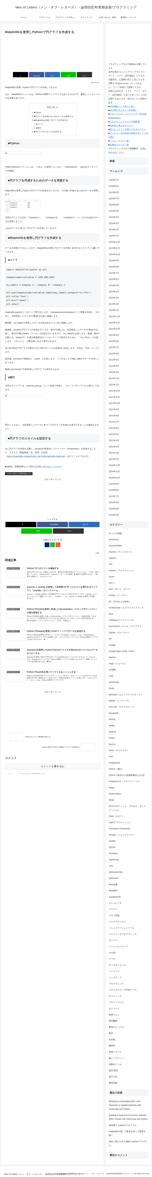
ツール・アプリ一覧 (119, 141)
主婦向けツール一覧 (119, 145)
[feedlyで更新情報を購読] (52, 544)
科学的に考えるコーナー (121, 125)
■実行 (38, 128)
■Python (37, 112)
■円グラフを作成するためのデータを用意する (53, 116)
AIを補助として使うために (122, 106)
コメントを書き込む (52, 766)
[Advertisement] (52, 52)
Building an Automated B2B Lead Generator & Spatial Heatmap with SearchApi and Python (125, 1105)
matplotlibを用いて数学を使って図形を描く (127, 1133)
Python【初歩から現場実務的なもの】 (19, 473)
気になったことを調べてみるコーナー (128, 129)
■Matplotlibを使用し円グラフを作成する (51, 120)
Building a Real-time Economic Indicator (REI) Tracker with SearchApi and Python (128, 1117)
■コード (39, 124)
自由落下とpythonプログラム (123, 1125)
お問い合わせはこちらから (49, 466)
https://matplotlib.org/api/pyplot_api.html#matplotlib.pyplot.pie (36, 456)
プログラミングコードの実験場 (125, 122)
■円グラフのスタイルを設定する (48, 132)
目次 (49, 107)
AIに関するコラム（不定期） (123, 110)
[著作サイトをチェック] (47, 544)
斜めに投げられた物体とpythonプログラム (128, 1143)
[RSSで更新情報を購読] (58, 544)
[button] (84, 74)
